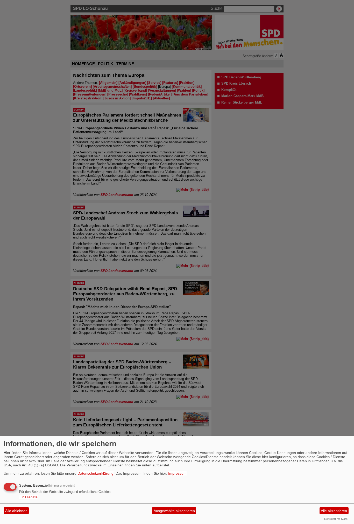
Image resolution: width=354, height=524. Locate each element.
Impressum (177, 473)
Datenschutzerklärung (95, 473)
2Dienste (28, 497)
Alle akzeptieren (334, 511)
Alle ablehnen (16, 511)
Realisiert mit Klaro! (336, 518)
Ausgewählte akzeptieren (174, 511)
